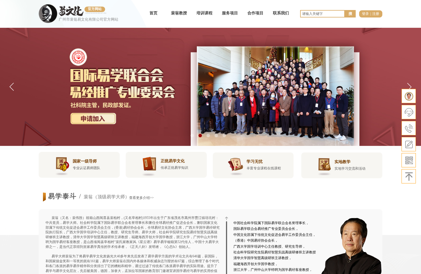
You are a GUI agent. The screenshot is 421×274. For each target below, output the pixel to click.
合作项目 (255, 13)
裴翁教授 (179, 13)
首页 (153, 13)
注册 (375, 14)
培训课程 (204, 13)
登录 (365, 14)
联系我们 (281, 13)
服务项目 (230, 13)
